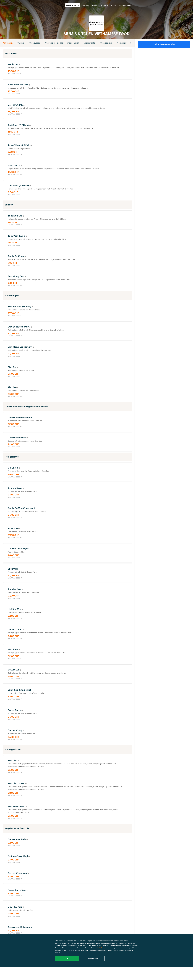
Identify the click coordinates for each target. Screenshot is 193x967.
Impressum (125, 5)
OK (67, 958)
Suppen (20, 43)
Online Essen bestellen (164, 44)
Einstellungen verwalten (105, 948)
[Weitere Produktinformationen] (19, 65)
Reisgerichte (89, 43)
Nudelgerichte (106, 43)
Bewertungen (90, 5)
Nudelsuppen (34, 43)
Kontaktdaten (108, 5)
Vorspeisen (7, 43)
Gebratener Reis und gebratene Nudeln (62, 43)
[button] (131, 43)
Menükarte (72, 5)
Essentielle (93, 958)
